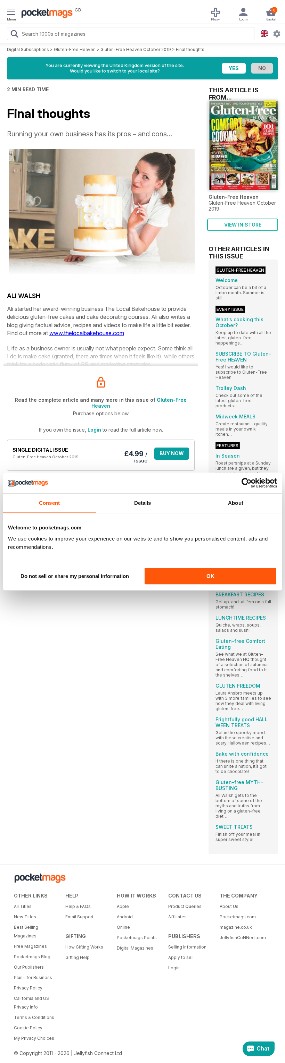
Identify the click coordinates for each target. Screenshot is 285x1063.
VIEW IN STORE (242, 225)
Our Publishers (29, 967)
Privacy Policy (28, 987)
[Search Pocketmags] (14, 34)
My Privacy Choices (34, 1038)
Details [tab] (142, 503)
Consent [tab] (49, 503)
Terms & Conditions (34, 1017)
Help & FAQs (78, 906)
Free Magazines (30, 946)
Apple (123, 906)
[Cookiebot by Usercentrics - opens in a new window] (246, 483)
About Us (229, 906)
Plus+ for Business (33, 977)
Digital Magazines (135, 948)
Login (94, 430)
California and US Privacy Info (31, 1003)
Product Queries (185, 906)
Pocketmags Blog (32, 956)
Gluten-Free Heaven (75, 49)
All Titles (23, 906)
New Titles (25, 916)
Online (123, 927)
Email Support (79, 916)
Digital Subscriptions (28, 49)
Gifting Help (77, 957)
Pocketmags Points (137, 937)
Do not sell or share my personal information (75, 576)
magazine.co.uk (236, 927)
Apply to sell (181, 957)
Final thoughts (190, 49)
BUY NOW (172, 453)
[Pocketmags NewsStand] (45, 14)
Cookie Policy (28, 1027)
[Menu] (11, 13)
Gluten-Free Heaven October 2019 (135, 49)
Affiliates (177, 916)
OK (210, 576)
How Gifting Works (84, 947)
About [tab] (235, 503)
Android (125, 916)
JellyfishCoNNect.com (243, 937)
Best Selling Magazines (26, 931)
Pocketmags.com (238, 916)
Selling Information (187, 947)
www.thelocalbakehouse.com (86, 333)
